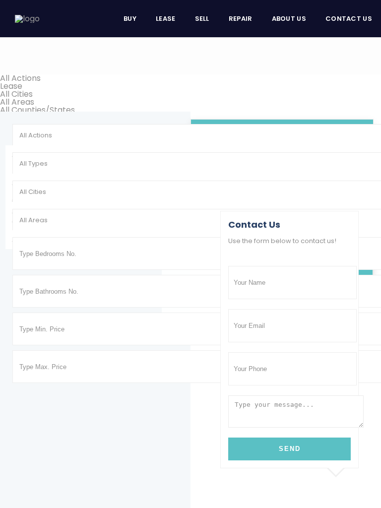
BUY (130, 18)
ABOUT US (289, 18)
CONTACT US (348, 18)
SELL (202, 18)
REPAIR (241, 18)
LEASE (166, 18)
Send (290, 448)
